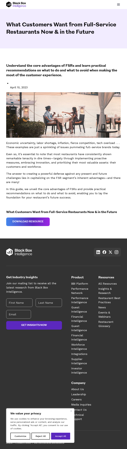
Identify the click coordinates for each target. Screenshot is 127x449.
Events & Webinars (104, 314)
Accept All (60, 436)
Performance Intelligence (79, 300)
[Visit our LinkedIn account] (98, 252)
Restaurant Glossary (105, 324)
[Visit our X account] (110, 252)
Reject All (41, 436)
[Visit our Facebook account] (104, 252)
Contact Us (79, 409)
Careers (76, 399)
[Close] (71, 411)
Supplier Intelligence (79, 361)
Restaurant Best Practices (109, 300)
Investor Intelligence (79, 370)
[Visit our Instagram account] (116, 252)
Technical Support (77, 417)
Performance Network (79, 291)
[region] (40, 425)
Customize (20, 436)
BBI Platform (79, 283)
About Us (77, 389)
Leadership (78, 394)
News (102, 307)
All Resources (107, 283)
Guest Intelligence (79, 309)
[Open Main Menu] (118, 4)
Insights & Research (105, 291)
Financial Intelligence (79, 318)
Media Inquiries (81, 404)
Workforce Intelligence (79, 346)
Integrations (79, 354)
